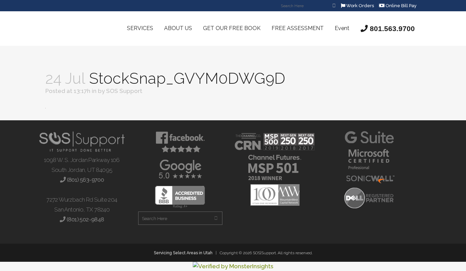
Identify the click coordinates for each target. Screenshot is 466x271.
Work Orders (359, 5)
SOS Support (124, 90)
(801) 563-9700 (84, 179)
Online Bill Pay (400, 5)
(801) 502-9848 (84, 219)
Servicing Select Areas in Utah (183, 252)
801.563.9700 (391, 28)
